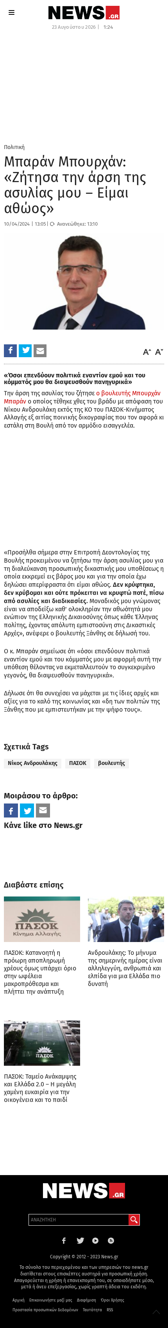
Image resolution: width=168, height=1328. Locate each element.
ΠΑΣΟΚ (77, 763)
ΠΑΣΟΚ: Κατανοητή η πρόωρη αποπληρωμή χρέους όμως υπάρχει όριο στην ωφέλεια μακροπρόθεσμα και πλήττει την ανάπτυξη (40, 972)
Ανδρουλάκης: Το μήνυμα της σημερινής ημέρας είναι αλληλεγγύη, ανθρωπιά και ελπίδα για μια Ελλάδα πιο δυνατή (125, 968)
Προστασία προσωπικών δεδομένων (45, 1310)
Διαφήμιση (86, 1300)
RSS (110, 1310)
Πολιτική (14, 147)
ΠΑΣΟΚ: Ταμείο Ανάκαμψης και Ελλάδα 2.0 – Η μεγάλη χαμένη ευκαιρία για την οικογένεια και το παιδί (40, 1088)
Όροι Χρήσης (112, 1300)
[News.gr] (84, 12)
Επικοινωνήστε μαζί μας (50, 1300)
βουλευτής (111, 763)
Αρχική (19, 1300)
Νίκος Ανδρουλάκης (32, 763)
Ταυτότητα (92, 1310)
